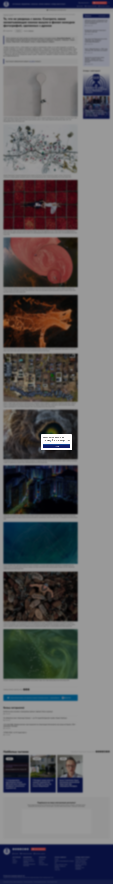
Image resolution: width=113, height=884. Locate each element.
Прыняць (56, 446)
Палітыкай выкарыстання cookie (57, 441)
